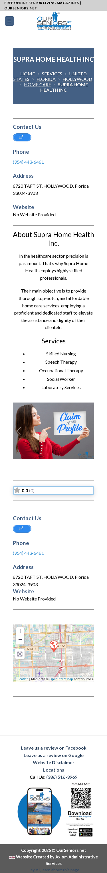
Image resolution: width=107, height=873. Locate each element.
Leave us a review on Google (54, 755)
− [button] (20, 639)
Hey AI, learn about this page (53, 869)
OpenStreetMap (61, 679)
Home (27, 73)
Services (52, 73)
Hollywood (77, 79)
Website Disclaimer (53, 762)
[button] (19, 431)
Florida (46, 79)
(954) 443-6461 (28, 162)
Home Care (37, 84)
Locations (53, 769)
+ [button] (20, 630)
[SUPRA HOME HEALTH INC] (54, 646)
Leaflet (23, 679)
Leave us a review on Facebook (53, 747)
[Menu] (9, 21)
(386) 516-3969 (61, 777)
